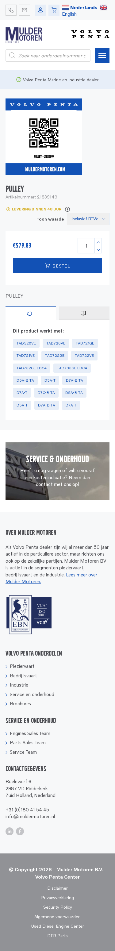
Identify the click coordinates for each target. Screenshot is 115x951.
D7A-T (22, 392)
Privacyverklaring (57, 897)
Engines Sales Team (30, 733)
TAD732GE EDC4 (32, 368)
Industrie (19, 684)
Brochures (20, 703)
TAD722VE (84, 355)
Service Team (23, 752)
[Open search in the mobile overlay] (48, 55)
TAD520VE (26, 343)
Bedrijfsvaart (23, 675)
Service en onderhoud (32, 694)
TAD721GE (85, 343)
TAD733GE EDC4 (72, 368)
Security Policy (57, 907)
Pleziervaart (22, 666)
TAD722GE (54, 355)
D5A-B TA (25, 380)
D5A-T (50, 380)
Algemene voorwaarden (57, 916)
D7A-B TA (74, 380)
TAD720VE (55, 343)
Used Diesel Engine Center (57, 926)
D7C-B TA (46, 392)
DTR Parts (57, 935)
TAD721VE (26, 355)
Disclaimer (57, 888)
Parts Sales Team (28, 742)
